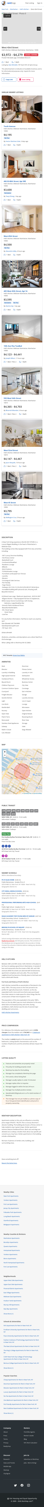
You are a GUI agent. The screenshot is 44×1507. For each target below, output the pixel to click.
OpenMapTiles (27, 793)
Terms (5, 1439)
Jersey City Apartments (11, 1208)
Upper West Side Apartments (13, 1280)
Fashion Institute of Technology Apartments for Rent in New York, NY (21, 1341)
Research (6, 1459)
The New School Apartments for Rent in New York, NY (21, 1346)
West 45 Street (10, 502)
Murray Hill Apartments (11, 1305)
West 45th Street (11, 236)
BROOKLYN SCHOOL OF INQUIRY (13, 927)
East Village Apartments (11, 1293)
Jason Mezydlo (10, 463)
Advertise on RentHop (31, 1459)
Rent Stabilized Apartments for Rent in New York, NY (21, 1408)
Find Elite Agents (29, 1432)
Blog (25, 1439)
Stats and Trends (9, 1463)
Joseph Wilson (10, 358)
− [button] (5, 755)
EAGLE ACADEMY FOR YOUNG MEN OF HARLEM (18, 916)
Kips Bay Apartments (11, 1309)
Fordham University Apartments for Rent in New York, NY (22, 1331)
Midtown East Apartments (12, 1297)
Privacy (5, 1443)
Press (5, 1436)
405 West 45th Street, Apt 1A (15, 291)
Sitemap (6, 1470)
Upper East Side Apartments (13, 1284)
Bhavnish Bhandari (12, 410)
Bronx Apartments (10, 1258)
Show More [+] (8, 1314)
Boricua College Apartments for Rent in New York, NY (21, 1363)
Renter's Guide (29, 1436)
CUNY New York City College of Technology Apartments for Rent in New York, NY (18, 1358)
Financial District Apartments (13, 1288)
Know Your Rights (19, 655)
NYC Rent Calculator (30, 1443)
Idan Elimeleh (12, 65)
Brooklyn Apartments (11, 1242)
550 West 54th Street (12, 398)
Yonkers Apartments (10, 1200)
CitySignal (6, 1473)
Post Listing (29, 3)
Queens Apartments (10, 1246)
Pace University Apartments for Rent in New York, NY (21, 1336)
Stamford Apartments (11, 1220)
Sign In (39, 3)
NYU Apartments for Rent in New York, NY (18, 1325)
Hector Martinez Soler (13, 141)
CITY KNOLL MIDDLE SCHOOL (12, 891)
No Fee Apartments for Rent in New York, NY (18, 1396)
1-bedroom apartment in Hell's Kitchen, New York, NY (21, 1033)
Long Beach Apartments (12, 1216)
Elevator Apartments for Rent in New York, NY (19, 1388)
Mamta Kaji (9, 306)
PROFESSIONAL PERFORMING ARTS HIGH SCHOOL (19, 902)
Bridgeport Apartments (11, 1225)
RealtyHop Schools (8, 941)
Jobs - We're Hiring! (30, 1463)
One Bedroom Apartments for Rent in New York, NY (21, 1400)
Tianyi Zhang (10, 196)
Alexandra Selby (11, 251)
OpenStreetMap (37, 793)
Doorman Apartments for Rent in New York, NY (19, 1384)
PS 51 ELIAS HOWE (8, 880)
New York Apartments (11, 1196)
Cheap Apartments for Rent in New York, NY (18, 1380)
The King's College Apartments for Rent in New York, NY (21, 1351)
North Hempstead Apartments (14, 1263)
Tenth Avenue (9, 126)
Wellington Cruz (11, 517)
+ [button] (5, 751)
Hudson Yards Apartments (12, 1301)
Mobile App (7, 1466)
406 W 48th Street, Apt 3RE (15, 181)
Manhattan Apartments (12, 1238)
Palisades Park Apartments (13, 1212)
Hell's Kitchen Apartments (10, 1012)
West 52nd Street (11, 450)
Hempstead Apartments (12, 1250)
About (5, 1432)
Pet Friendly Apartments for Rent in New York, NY (20, 1404)
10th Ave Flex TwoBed (13, 346)
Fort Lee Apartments (10, 1204)
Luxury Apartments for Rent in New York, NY (18, 1392)
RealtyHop (7, 1446)
